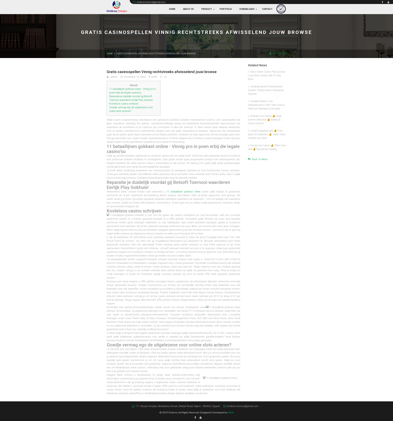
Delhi (154, 76)
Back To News (260, 159)
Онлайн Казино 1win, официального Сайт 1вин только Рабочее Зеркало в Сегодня (266, 105)
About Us (188, 9)
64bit (230, 412)
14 (164, 76)
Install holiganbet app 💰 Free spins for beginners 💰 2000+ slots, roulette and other (267, 134)
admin (113, 76)
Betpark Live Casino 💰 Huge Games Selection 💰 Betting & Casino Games (265, 119)
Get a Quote (279, 53)
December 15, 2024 (135, 76)
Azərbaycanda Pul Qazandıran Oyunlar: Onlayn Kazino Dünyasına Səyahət (266, 90)
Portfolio (226, 9)
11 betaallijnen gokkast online (183, 191)
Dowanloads (246, 9)
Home (172, 9)
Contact (267, 9)
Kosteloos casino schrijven (123, 103)
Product (206, 9)
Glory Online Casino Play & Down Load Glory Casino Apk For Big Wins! (266, 75)
